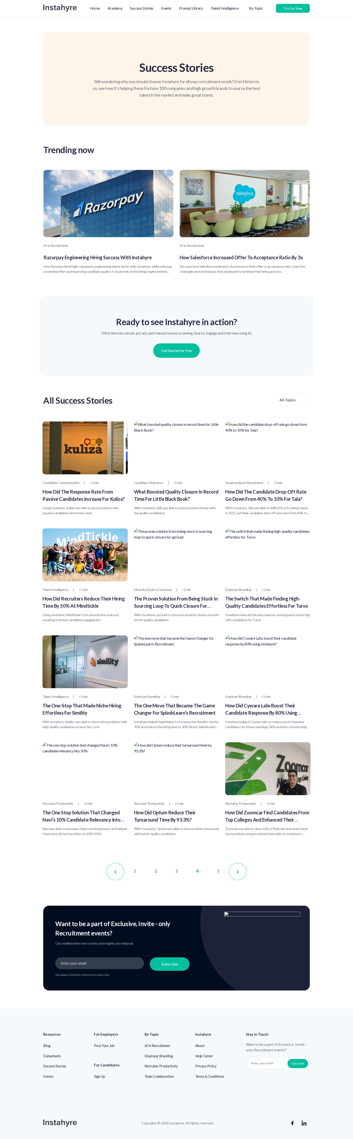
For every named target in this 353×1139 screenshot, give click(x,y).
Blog (46, 1045)
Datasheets (52, 1056)
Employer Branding (159, 1056)
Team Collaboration (159, 1076)
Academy (115, 8)
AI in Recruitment (157, 1045)
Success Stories (141, 8)
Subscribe (169, 964)
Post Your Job (104, 1045)
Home (95, 8)
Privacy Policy (206, 1066)
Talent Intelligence (225, 8)
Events (166, 8)
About (200, 1045)
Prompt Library (191, 8)
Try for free (292, 8)
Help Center (204, 1056)
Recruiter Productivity (161, 1066)
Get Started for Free (176, 350)
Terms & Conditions (209, 1076)
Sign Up (99, 1076)
